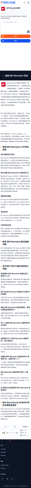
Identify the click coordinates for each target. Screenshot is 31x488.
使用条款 (3, 455)
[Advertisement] (15, 55)
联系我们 (3, 468)
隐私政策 (3, 452)
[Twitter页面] (7, 479)
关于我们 (3, 449)
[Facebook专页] (2, 479)
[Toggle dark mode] (24, 2)
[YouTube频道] (12, 479)
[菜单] (28, 2)
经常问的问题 (4, 465)
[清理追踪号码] (28, 31)
